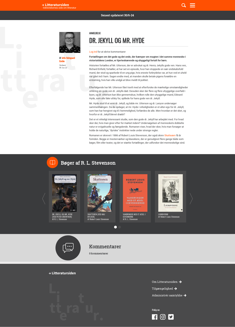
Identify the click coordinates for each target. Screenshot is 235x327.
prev (43, 198)
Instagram (163, 317)
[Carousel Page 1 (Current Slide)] (115, 227)
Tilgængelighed (162, 288)
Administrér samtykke (167, 295)
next (191, 198)
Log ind (93, 51)
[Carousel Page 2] (119, 227)
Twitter (171, 317)
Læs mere (61, 217)
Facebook (154, 317)
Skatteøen (170, 135)
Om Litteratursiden (165, 282)
